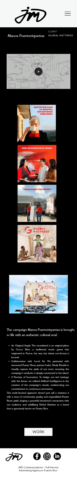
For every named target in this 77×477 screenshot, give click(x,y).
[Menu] (68, 14)
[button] (64, 85)
